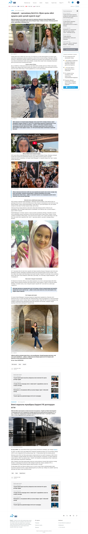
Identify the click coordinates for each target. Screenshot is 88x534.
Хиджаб (24, 364)
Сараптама (54, 2)
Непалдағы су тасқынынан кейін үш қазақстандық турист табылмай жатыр (69, 31)
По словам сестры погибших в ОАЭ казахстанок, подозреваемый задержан (71, 75)
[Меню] (78, 2)
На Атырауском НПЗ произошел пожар (70, 57)
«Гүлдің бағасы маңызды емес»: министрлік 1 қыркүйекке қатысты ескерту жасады (70, 23)
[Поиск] (69, 2)
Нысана (34, 2)
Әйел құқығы (14, 364)
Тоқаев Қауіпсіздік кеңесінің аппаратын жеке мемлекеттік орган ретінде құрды (70, 16)
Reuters (55, 449)
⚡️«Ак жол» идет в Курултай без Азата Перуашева (69, 69)
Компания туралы (38, 525)
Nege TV (61, 2)
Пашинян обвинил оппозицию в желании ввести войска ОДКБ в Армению (70, 82)
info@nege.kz (61, 525)
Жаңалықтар (27, 2)
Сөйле (12, 10)
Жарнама (37, 527)
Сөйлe (40, 2)
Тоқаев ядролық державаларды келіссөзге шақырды (69, 38)
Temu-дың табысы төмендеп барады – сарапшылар (70, 43)
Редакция (37, 522)
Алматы (72, 6)
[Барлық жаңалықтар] (77, 11)
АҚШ (12, 473)
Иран (20, 364)
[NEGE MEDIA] (12, 2)
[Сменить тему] (73, 2)
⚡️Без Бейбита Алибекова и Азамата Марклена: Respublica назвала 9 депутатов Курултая (71, 63)
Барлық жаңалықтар (70, 49)
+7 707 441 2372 (61, 527)
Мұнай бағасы (22, 473)
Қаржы (46, 2)
